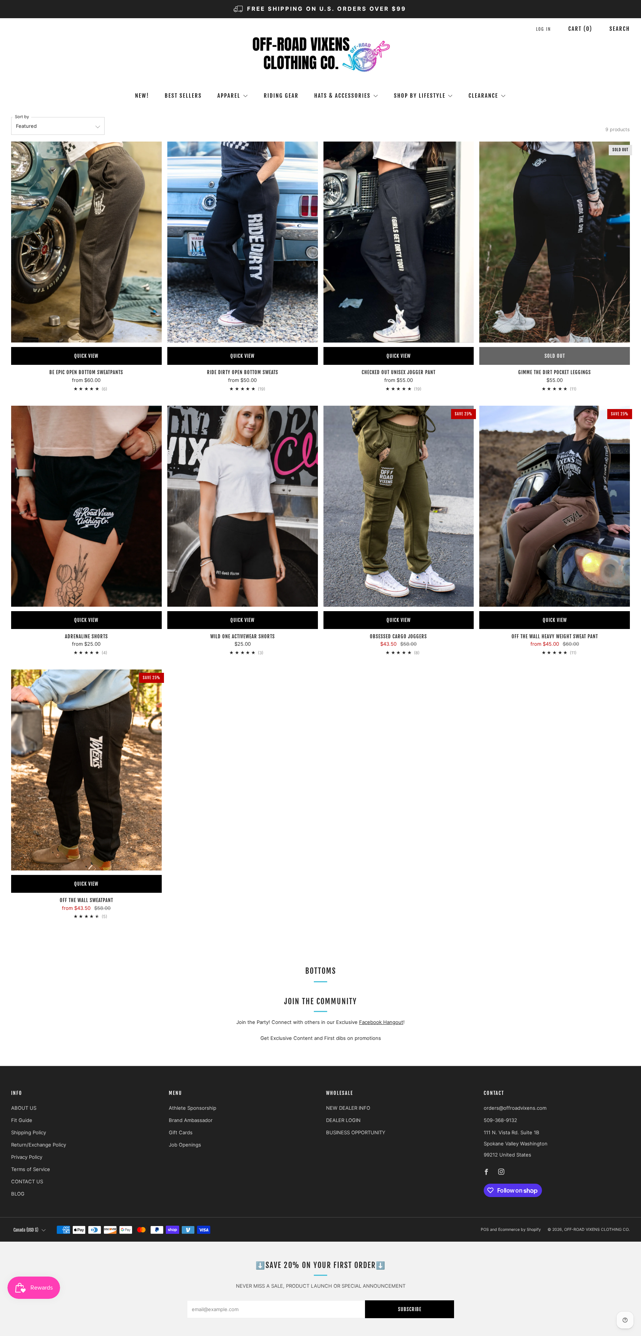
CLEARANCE (483, 95)
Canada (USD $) (25, 1230)
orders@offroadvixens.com (515, 1108)
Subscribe (409, 1309)
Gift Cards (181, 1132)
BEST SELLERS (183, 95)
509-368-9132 (500, 1120)
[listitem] (320, 9)
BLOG (17, 1194)
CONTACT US (27, 1181)
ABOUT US (23, 1108)
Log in (543, 29)
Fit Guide (21, 1120)
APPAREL (228, 95)
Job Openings (185, 1145)
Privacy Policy (26, 1157)
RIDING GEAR (281, 95)
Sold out (555, 356)
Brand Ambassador (191, 1120)
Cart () (580, 28)
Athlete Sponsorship (192, 1108)
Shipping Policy (28, 1132)
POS (485, 1229)
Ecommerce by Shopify (519, 1229)
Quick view (86, 356)
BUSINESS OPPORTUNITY (355, 1132)
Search (619, 28)
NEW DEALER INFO (348, 1108)
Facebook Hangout (381, 1022)
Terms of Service (30, 1169)
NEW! (142, 95)
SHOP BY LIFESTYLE (420, 95)
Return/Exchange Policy (38, 1145)
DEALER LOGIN (343, 1120)
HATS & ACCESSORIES (342, 95)
